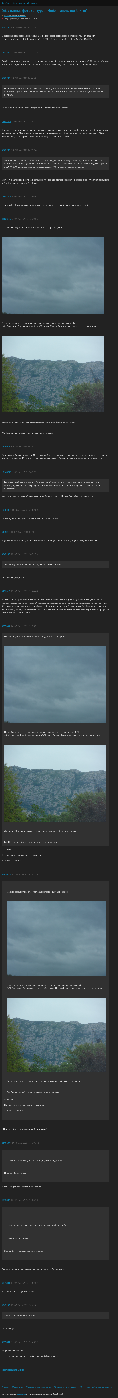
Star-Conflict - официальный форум (19, 3)
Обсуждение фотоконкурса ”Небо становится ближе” (44, 11)
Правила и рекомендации (38, 1387)
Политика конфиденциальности (96, 1387)
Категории (17, 1387)
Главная (5, 1387)
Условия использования (65, 1387)
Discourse (21, 1394)
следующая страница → (14, 1370)
